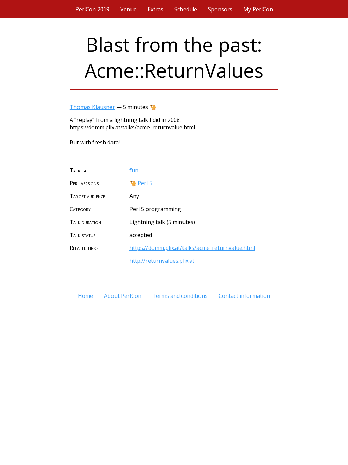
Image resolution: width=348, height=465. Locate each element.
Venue (128, 9)
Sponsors (220, 9)
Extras (155, 9)
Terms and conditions (180, 296)
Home (85, 296)
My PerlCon (258, 9)
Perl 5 (145, 183)
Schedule (185, 9)
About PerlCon (122, 296)
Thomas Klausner (92, 107)
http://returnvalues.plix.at (161, 260)
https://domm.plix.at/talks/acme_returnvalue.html (192, 248)
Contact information (244, 296)
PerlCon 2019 (92, 9)
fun (133, 170)
